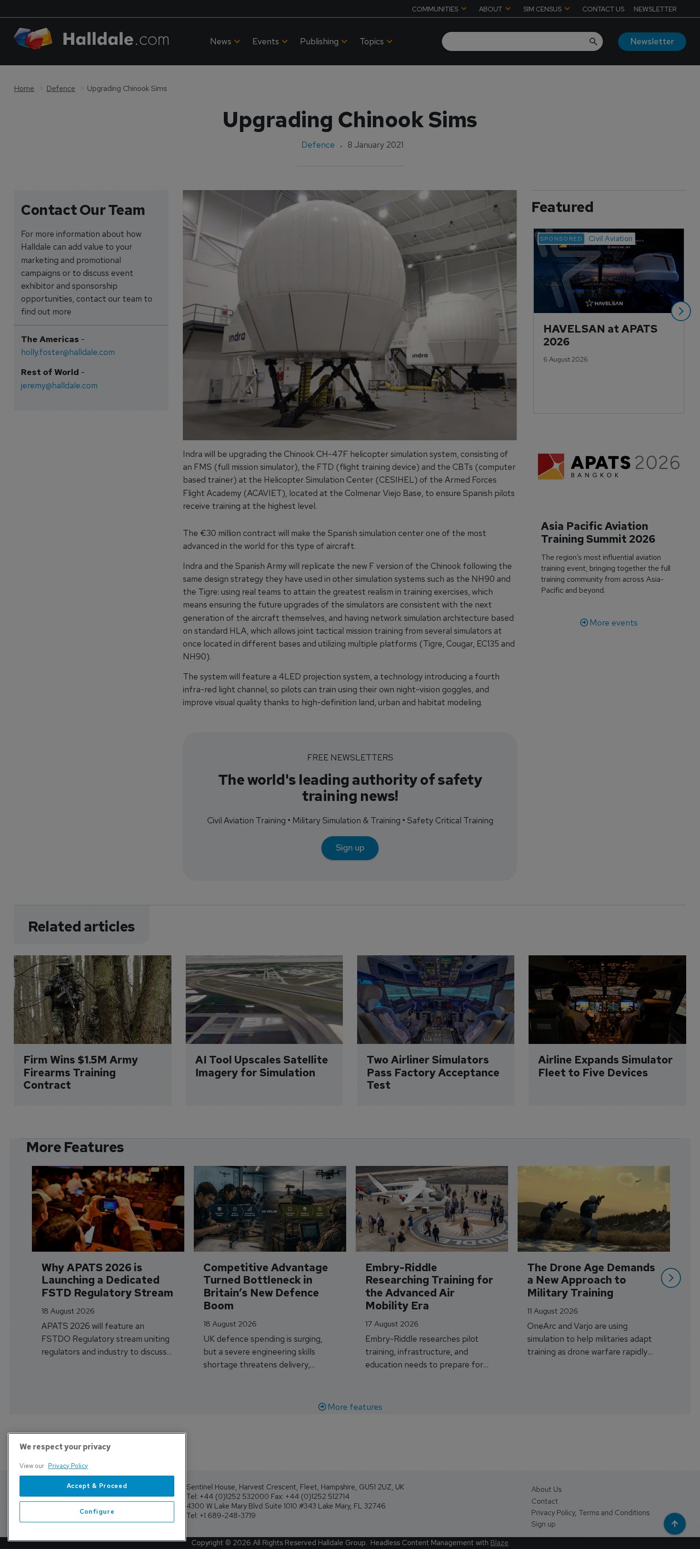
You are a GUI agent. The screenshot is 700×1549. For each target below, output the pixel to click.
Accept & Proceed (97, 1486)
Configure (97, 1512)
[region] (97, 1487)
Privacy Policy (68, 1466)
